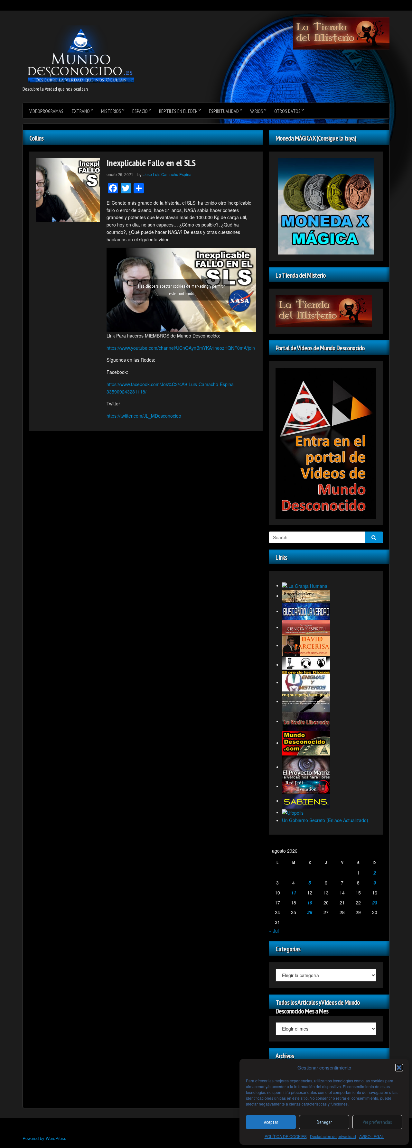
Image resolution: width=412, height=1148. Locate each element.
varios (256, 111)
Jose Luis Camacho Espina (168, 174)
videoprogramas (46, 111)
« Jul (274, 931)
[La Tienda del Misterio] (341, 33)
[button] (399, 1067)
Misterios (111, 111)
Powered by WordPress (44, 1138)
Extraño (81, 111)
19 (309, 902)
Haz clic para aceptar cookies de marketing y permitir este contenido (181, 289)
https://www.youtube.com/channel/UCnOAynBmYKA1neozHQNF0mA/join (181, 348)
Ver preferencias (377, 1122)
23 (374, 902)
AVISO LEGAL (371, 1136)
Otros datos (287, 111)
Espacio (140, 111)
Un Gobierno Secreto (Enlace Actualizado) (325, 820)
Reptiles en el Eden (178, 111)
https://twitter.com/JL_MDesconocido (144, 415)
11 (293, 892)
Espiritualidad (224, 111)
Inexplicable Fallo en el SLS (151, 163)
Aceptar (271, 1122)
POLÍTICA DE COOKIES (286, 1136)
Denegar (324, 1122)
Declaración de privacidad (333, 1136)
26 (309, 912)
